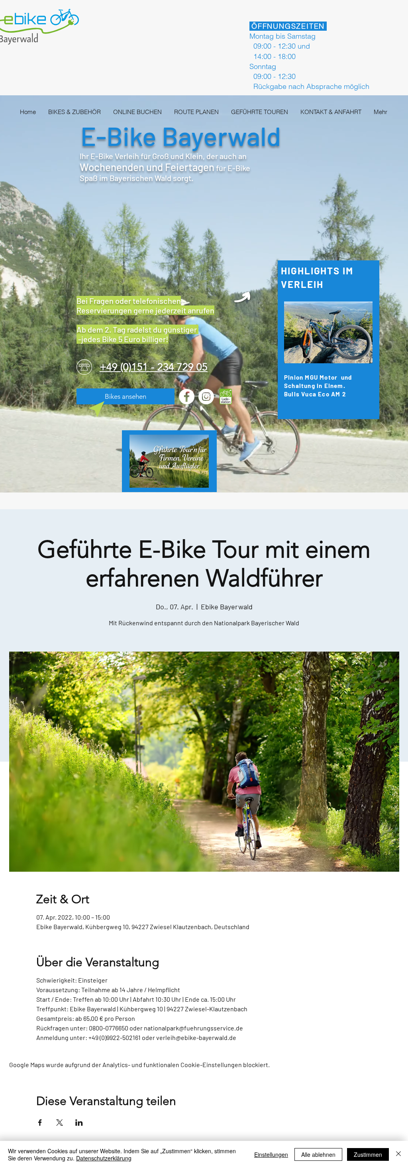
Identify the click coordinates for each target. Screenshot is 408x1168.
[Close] (398, 1154)
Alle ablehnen (318, 1154)
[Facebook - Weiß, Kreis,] (186, 396)
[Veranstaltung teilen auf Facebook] (40, 1122)
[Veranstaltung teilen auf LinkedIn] (79, 1122)
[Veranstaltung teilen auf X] (59, 1122)
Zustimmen (368, 1154)
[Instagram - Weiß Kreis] (206, 396)
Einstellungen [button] (271, 1154)
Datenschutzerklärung (103, 1158)
